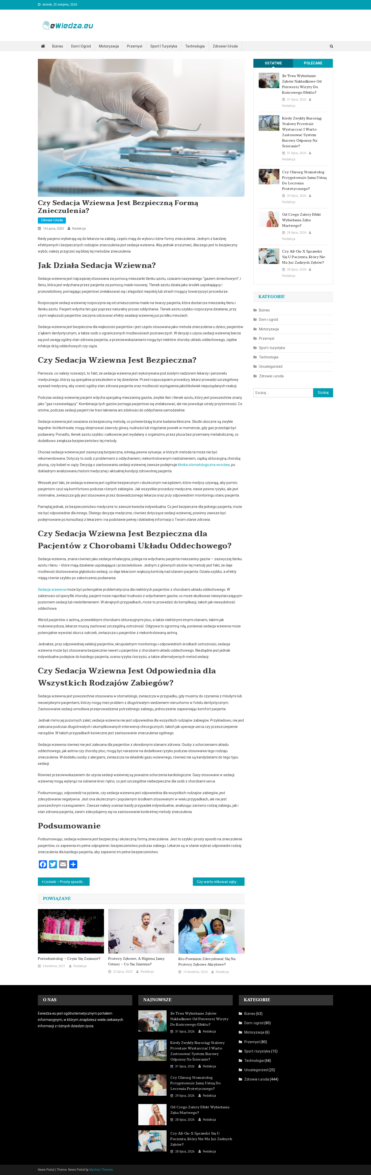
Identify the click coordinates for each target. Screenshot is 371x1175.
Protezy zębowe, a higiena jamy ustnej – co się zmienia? (136, 961)
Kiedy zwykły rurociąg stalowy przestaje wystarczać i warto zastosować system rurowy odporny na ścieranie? (302, 132)
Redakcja (79, 228)
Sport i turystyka (163, 46)
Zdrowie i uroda (225, 46)
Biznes (57, 46)
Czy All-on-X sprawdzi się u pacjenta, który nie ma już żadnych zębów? (303, 257)
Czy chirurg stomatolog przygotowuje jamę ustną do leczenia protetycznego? (304, 180)
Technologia (195, 46)
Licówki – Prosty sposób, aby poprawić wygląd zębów (67, 882)
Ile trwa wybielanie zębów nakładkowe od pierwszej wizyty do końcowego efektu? (302, 84)
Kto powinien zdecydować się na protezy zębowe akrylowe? (206, 961)
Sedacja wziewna (52, 590)
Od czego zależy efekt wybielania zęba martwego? (301, 220)
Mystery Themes (101, 1169)
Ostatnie (273, 63)
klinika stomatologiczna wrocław (204, 465)
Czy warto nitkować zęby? (217, 882)
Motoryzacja (109, 46)
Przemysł (134, 46)
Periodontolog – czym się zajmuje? (69, 959)
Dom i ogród (81, 46)
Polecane (313, 63)
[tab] (273, 63)
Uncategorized (270, 366)
